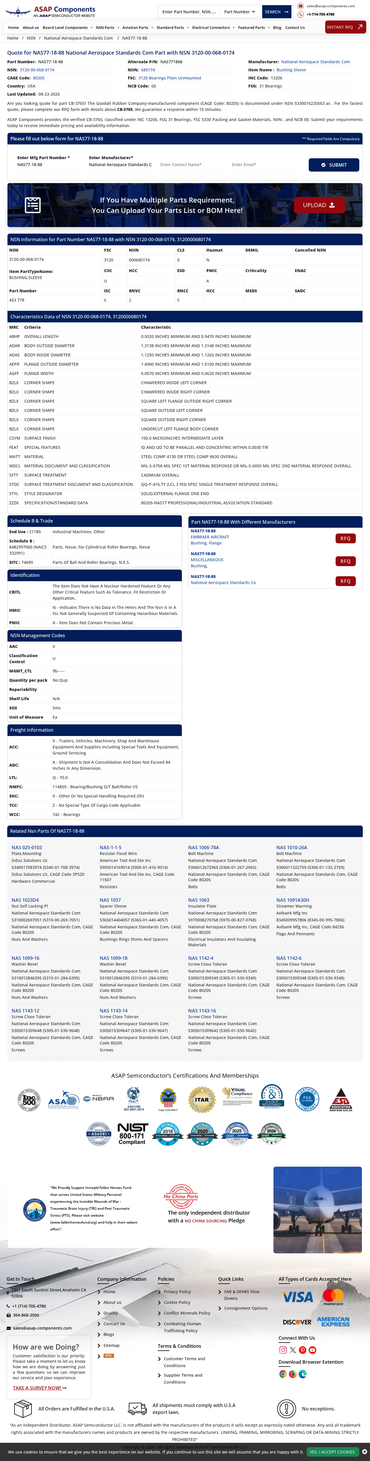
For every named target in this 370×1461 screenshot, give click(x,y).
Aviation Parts (135, 27)
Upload (316, 205)
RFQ (346, 538)
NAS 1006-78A (203, 847)
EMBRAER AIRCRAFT (210, 537)
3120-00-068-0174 (37, 70)
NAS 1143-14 (113, 1011)
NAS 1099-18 (113, 958)
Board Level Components (65, 27)
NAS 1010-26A (291, 847)
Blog (277, 27)
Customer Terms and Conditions (184, 1362)
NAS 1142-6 (288, 958)
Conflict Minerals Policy (187, 1313)
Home (13, 27)
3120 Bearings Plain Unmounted (169, 78)
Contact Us (295, 27)
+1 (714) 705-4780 (29, 1306)
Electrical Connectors (211, 27)
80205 (39, 78)
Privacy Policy (177, 1291)
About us (31, 27)
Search (272, 11)
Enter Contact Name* (181, 157)
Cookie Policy (177, 1302)
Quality (110, 1313)
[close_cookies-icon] (364, 1451)
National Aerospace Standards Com (78, 38)
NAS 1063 (198, 900)
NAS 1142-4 (200, 958)
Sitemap (111, 1345)
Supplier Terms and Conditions (183, 1378)
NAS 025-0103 (27, 847)
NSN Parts (105, 27)
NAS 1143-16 (202, 1011)
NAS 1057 (110, 900)
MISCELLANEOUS (207, 559)
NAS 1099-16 (25, 958)
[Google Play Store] (293, 1373)
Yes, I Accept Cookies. (333, 1452)
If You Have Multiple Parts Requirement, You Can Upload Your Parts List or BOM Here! (167, 205)
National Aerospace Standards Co (223, 582)
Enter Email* (244, 157)
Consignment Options (246, 1308)
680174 (148, 70)
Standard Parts (170, 27)
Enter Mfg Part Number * (43, 157)
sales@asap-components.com (42, 1328)
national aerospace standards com (315, 61)
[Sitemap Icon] (108, 1356)
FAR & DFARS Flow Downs (241, 1295)
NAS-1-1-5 (110, 847)
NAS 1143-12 (25, 1011)
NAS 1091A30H (292, 900)
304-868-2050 (26, 1315)
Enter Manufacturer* (111, 157)
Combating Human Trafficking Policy (182, 1327)
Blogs (108, 1334)
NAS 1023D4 (25, 900)
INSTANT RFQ (340, 27)
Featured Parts (251, 27)
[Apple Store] (283, 1373)
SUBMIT (337, 165)
